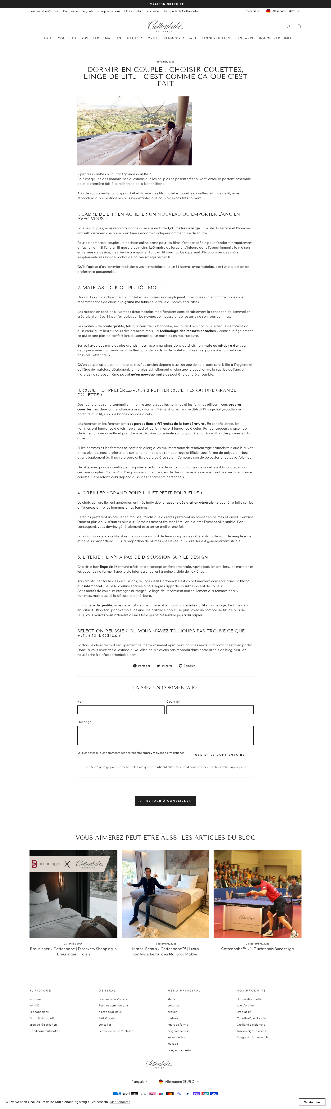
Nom (81, 701)
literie (45, 38)
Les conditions (38, 1012)
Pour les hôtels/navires (44, 11)
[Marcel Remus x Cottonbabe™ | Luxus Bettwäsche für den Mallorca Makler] (166, 894)
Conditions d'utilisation (44, 1031)
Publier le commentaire (219, 754)
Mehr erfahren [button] (120, 1102)
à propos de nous (108, 11)
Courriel (173, 701)
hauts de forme (142, 38)
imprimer (35, 999)
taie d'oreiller (245, 1005)
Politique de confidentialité (155, 767)
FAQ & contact (134, 11)
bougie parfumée (275, 38)
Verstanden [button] (312, 1102)
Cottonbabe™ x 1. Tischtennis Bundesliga (257, 948)
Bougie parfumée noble (253, 1037)
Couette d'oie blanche (251, 1018)
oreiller (90, 38)
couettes (67, 38)
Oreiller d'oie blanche (251, 1024)
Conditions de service (196, 767)
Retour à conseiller (168, 800)
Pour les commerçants (78, 11)
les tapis (244, 38)
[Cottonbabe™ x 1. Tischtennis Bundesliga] (258, 894)
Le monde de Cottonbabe (181, 11)
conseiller (153, 11)
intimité (34, 1005)
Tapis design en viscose (252, 1031)
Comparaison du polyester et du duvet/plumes (214, 457)
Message (84, 722)
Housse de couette (249, 999)
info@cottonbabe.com (118, 654)
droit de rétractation (43, 1024)
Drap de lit (244, 1012)
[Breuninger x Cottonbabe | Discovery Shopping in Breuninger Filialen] (73, 894)
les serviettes (216, 38)
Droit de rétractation (43, 1018)
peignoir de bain (180, 38)
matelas (113, 38)
